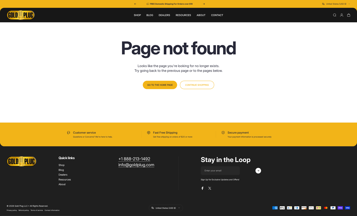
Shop (62, 165)
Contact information (52, 210)
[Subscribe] (258, 170)
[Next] (204, 4)
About (62, 184)
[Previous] (135, 4)
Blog (61, 169)
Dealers (63, 174)
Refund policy (24, 210)
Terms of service (37, 210)
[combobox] (336, 4)
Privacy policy (12, 210)
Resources (65, 179)
